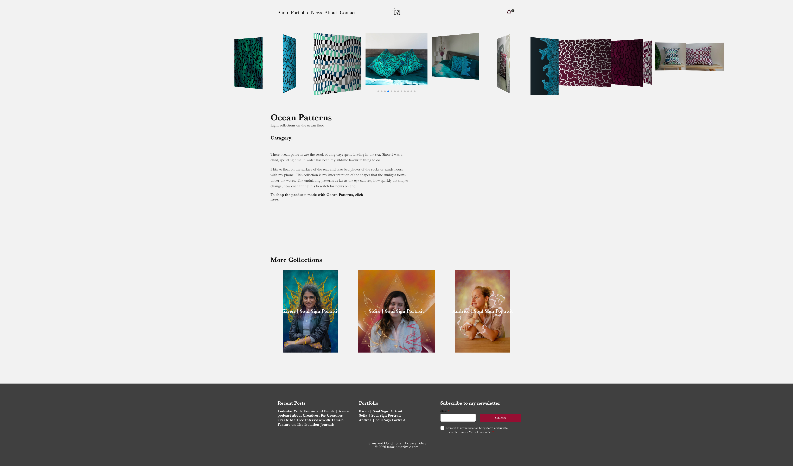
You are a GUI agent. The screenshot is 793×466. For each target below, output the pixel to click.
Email (445, 411)
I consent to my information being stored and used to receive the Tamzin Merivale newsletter (477, 430)
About (330, 12)
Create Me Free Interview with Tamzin (311, 419)
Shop (283, 12)
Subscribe (500, 418)
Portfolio (299, 12)
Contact (348, 12)
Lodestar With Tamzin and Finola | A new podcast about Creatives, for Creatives (313, 413)
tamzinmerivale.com (403, 446)
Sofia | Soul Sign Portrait (396, 310)
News (316, 12)
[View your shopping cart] (509, 12)
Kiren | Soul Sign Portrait (310, 310)
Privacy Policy (415, 443)
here (274, 199)
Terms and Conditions (384, 443)
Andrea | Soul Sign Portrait (482, 310)
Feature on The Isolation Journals (306, 424)
